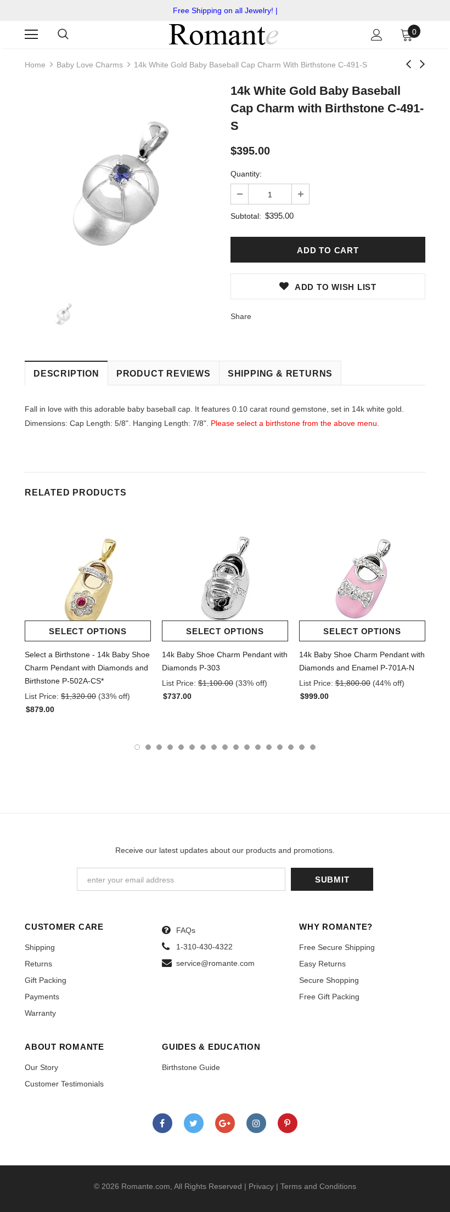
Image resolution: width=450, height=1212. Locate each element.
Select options (88, 631)
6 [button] (192, 747)
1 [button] (137, 747)
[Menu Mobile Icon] (31, 34)
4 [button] (170, 747)
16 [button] (302, 747)
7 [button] (203, 747)
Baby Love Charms (90, 64)
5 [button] (181, 747)
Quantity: (246, 173)
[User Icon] (377, 35)
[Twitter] (194, 1123)
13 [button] (269, 747)
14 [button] (280, 747)
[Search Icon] (63, 34)
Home (35, 64)
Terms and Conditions (318, 1186)
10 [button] (236, 747)
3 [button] (159, 747)
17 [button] (313, 747)
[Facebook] (162, 1123)
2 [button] (148, 747)
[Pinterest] (287, 1123)
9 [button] (225, 747)
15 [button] (291, 747)
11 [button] (247, 747)
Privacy (261, 1186)
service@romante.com (215, 963)
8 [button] (214, 747)
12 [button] (258, 747)
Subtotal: (245, 216)
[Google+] (225, 1123)
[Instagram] (256, 1123)
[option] (122, 183)
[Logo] (224, 34)
